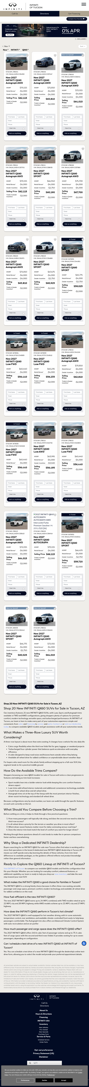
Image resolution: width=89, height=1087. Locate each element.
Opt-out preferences (43, 1050)
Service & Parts (43, 1037)
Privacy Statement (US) (43, 1054)
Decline (44, 1080)
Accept (63, 1080)
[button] (84, 943)
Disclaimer (43, 1057)
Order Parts (44, 1042)
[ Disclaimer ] (80, 39)
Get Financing (74, 14)
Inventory (43, 1024)
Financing (43, 1017)
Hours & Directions (44, 1014)
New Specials (43, 1032)
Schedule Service (43, 1040)
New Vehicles (43, 1027)
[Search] (30, 1063)
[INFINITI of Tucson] (23, 6)
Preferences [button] (51, 1075)
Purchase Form (43, 1034)
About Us (44, 1011)
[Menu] (84, 4)
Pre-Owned (44, 1030)
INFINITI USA (44, 1021)
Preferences (25, 1080)
